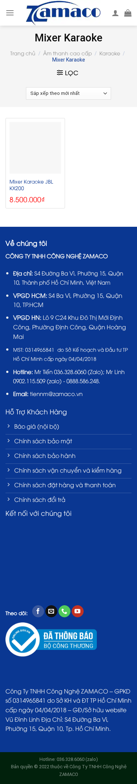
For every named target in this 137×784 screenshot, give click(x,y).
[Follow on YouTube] (78, 611)
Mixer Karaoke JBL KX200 (31, 184)
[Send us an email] (51, 611)
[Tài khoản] (115, 13)
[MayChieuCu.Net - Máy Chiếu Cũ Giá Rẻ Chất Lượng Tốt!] (63, 13)
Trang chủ (22, 52)
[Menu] (9, 13)
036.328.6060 (70, 371)
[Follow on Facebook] (38, 611)
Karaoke (109, 52)
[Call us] (64, 611)
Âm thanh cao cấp (67, 52)
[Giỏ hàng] (128, 13)
